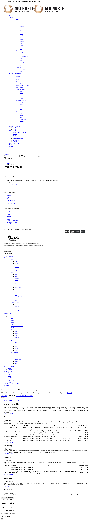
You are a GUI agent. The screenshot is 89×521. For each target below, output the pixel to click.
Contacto (11, 146)
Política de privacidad (13, 203)
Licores (21, 115)
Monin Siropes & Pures (19, 132)
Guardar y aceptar (7, 497)
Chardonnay (22, 37)
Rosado (17, 50)
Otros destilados (19, 111)
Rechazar (11, 396)
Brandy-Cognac (19, 87)
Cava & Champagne (20, 62)
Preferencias (9, 474)
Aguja (21, 60)
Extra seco (22, 96)
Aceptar (4, 396)
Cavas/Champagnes (12, 220)
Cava (21, 63)
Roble (21, 30)
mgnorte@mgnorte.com (16, 184)
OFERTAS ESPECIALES (16, 143)
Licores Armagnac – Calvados (22, 85)
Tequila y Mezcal (19, 83)
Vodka (17, 81)
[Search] (39, 156)
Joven (21, 28)
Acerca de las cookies (13, 400)
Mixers (15, 134)
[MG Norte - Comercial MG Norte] (34, 13)
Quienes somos (13, 16)
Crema (21, 104)
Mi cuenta (10, 195)
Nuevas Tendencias (24, 56)
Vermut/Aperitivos (12, 222)
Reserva (21, 22)
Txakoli (21, 34)
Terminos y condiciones (13, 198)
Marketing (8, 442)
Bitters (21, 113)
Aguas (14, 135)
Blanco (17, 32)
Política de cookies (12, 205)
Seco (21, 94)
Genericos (22, 26)
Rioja (21, 43)
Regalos (11, 145)
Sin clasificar (9, 486)
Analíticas (8, 454)
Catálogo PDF (11, 200)
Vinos (11, 17)
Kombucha (16, 140)
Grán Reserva (22, 24)
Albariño (21, 35)
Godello (21, 45)
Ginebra (18, 76)
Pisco (21, 117)
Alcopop (15, 137)
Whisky (17, 80)
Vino (8, 219)
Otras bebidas (13, 131)
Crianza (21, 21)
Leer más (69, 393)
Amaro (21, 98)
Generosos (22, 71)
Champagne (22, 65)
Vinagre (15, 129)
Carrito (9, 197)
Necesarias (8, 413)
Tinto (17, 19)
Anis (21, 123)
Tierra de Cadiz (23, 47)
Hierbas (21, 102)
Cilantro (21, 108)
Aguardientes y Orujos (21, 100)
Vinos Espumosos (23, 69)
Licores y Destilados (15, 73)
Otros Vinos (18, 67)
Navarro (21, 58)
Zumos (15, 141)
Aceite (14, 127)
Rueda (21, 49)
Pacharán (21, 121)
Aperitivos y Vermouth (21, 89)
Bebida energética (18, 138)
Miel (21, 109)
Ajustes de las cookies (24, 396)
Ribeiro (21, 39)
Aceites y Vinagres (14, 126)
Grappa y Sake (23, 119)
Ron (17, 78)
